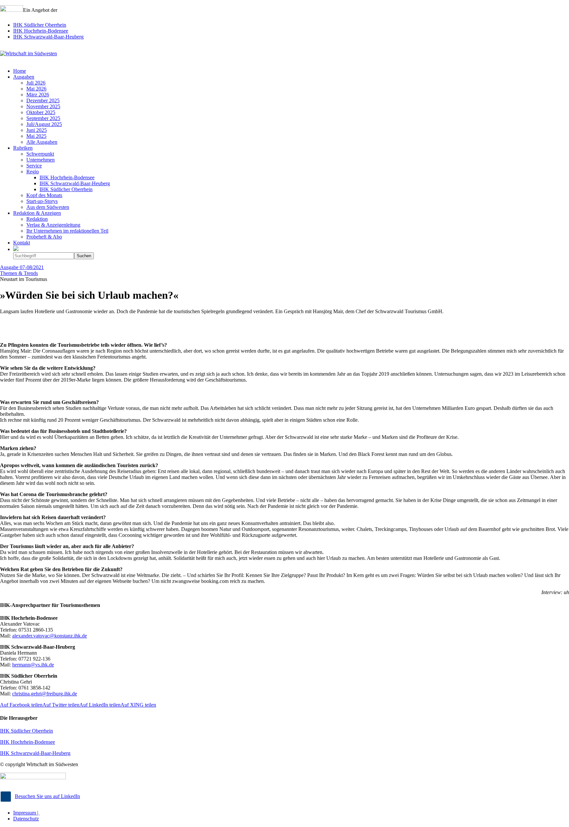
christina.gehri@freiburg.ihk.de (44, 693)
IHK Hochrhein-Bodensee (40, 31)
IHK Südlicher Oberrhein (39, 25)
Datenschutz (26, 818)
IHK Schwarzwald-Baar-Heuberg (48, 36)
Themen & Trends (19, 273)
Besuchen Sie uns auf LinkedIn (47, 796)
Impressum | (26, 812)
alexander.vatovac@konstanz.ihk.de (49, 636)
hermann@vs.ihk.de (33, 664)
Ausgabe (22, 267)
